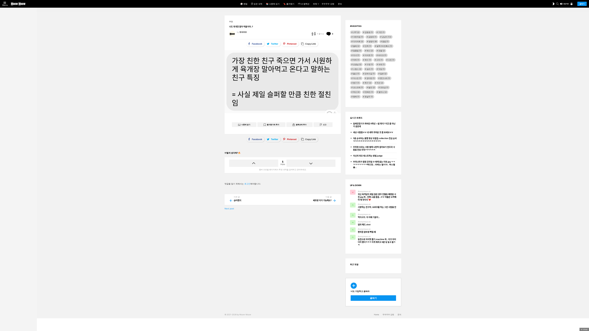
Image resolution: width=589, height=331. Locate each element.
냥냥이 (386, 37)
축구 (368, 83)
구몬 (381, 32)
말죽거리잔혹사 (384, 46)
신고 (324, 125)
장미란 (371, 78)
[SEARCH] (557, 3)
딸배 (356, 46)
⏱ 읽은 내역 (256, 4)
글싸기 (582, 4)
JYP (356, 32)
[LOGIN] (571, 3)
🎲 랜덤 (243, 4)
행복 (356, 96)
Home (376, 314)
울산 (356, 73)
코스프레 (358, 87)
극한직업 (358, 37)
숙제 (381, 64)
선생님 (357, 64)
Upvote (253, 163)
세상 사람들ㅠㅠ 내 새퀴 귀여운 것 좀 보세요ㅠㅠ (373, 132)
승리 (370, 69)
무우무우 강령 (328, 4)
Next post (229, 208)
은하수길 (370, 73)
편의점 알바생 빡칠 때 (367, 232)
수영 (370, 64)
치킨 (380, 83)
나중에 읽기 (245, 125)
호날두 (369, 96)
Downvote (311, 163)
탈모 (371, 87)
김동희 (372, 37)
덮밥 (385, 41)
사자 (379, 60)
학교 (356, 92)
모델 (381, 50)
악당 (381, 69)
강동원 (369, 32)
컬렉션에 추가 (301, 125)
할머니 (383, 92)
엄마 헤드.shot (364, 224)
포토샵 (384, 87)
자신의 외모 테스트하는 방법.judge (368, 155)
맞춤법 (357, 50)
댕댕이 (373, 41)
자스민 (357, 78)
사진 (391, 60)
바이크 (382, 55)
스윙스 (357, 69)
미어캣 (369, 55)
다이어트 (358, 41)
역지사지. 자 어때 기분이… (369, 217)
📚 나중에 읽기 (273, 4)
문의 (340, 4)
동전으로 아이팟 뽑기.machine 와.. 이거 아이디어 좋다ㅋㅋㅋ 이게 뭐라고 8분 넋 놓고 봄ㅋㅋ (377, 242)
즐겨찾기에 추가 (273, 125)
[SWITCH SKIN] (553, 3)
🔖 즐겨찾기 (288, 4)
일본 (383, 73)
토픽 (315, 4)
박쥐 (356, 60)
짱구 (356, 83)
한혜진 (369, 92)
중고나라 (385, 78)
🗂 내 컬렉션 (303, 4)
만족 (368, 46)
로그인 (247, 184)
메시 (370, 50)
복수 (368, 60)
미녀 (356, 55)
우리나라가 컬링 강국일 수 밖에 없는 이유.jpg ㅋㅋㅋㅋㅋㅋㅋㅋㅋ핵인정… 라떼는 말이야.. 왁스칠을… (374, 164)
